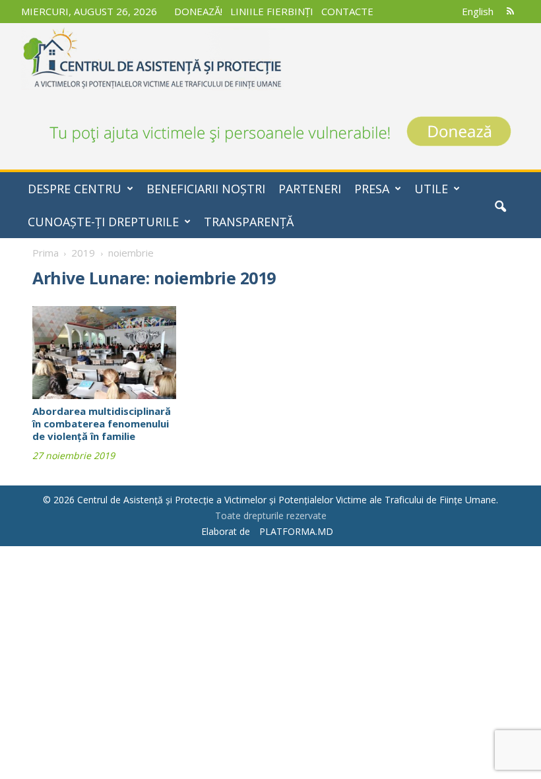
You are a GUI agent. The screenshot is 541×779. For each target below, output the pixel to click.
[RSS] (510, 11)
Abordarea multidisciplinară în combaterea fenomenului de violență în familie (101, 423)
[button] (500, 206)
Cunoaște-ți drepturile (103, 222)
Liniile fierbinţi (271, 11)
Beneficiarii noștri (205, 189)
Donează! (198, 11)
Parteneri (309, 189)
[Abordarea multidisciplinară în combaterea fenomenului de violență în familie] (104, 352)
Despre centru (74, 189)
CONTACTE (347, 11)
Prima (45, 252)
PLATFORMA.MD (296, 531)
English (477, 11)
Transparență (249, 222)
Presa (371, 189)
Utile (431, 189)
